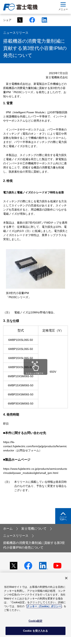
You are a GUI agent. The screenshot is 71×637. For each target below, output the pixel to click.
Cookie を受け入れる (35, 630)
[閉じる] (66, 578)
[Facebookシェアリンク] (31, 20)
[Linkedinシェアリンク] (43, 20)
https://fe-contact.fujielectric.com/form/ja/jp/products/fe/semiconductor (35, 446)
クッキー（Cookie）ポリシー (44, 606)
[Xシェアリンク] (19, 20)
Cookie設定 (35, 620)
